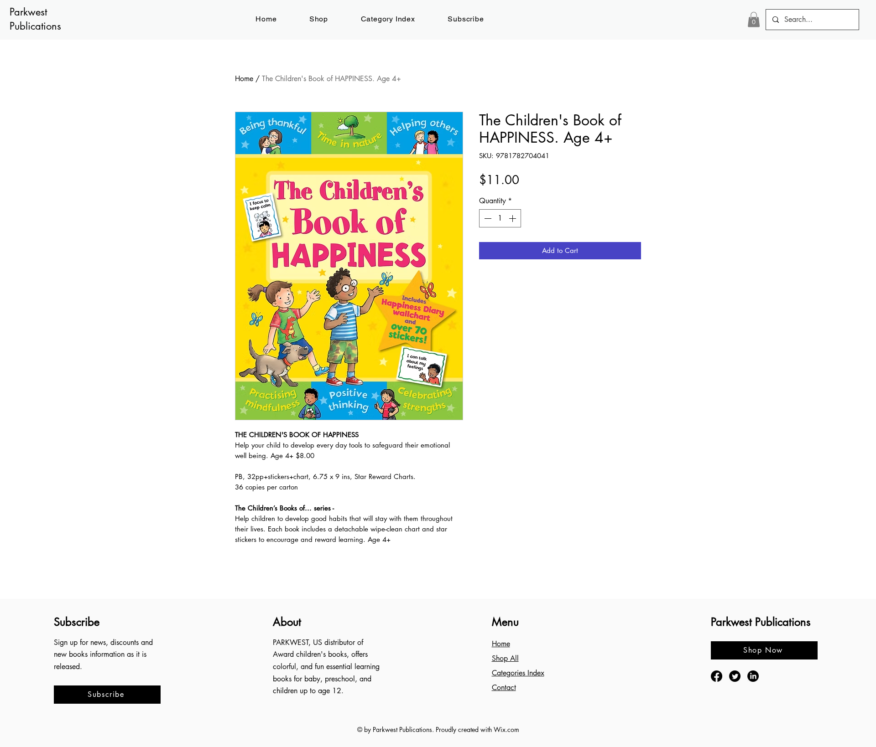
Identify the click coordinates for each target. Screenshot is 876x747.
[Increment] (513, 218)
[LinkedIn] (753, 676)
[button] (466, 19)
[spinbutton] (500, 218)
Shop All (505, 658)
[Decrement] (486, 218)
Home (244, 78)
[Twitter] (734, 676)
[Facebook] (716, 676)
